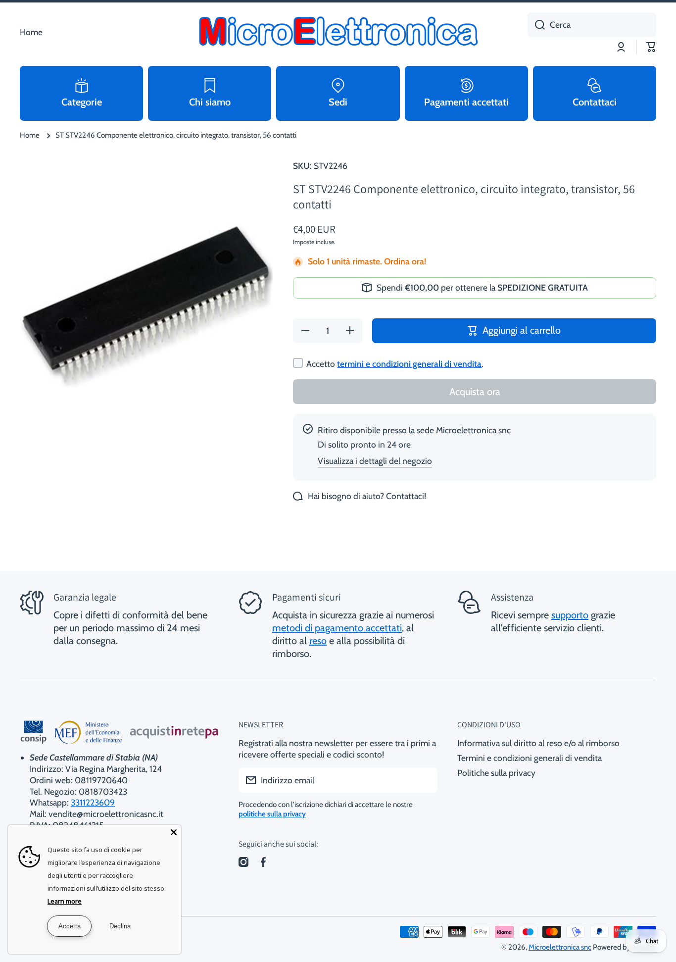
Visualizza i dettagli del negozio (375, 461)
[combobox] (592, 24)
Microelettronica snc (560, 947)
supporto (569, 615)
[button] (651, 47)
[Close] (174, 832)
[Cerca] (536, 24)
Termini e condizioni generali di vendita (529, 758)
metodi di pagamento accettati (337, 628)
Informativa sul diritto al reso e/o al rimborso (538, 743)
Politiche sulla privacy (496, 772)
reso (318, 641)
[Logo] (338, 32)
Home (30, 135)
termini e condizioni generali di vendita (409, 363)
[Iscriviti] (425, 780)
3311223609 (93, 802)
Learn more (65, 901)
